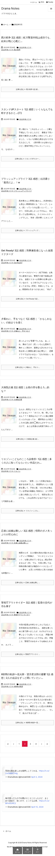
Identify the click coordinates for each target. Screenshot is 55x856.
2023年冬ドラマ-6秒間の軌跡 (12, 686)
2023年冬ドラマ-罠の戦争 (10, 50)
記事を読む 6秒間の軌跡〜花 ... (28, 723)
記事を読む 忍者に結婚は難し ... (27, 583)
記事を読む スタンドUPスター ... (27, 159)
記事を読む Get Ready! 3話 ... (27, 299)
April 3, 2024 (36, 777)
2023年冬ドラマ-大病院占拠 (11, 400)
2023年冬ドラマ (25, 47)
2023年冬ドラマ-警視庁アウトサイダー (15, 615)
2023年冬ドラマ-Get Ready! (11, 263)
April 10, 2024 (37, 807)
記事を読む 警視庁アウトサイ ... (27, 654)
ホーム (34, 2)
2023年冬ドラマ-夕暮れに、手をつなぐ (15, 331)
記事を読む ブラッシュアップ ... (27, 230)
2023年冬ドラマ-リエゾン (10, 471)
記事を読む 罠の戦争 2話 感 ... (27, 89)
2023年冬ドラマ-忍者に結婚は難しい (14, 543)
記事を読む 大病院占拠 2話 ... (27, 439)
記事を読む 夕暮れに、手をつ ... (27, 367)
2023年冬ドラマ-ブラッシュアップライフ (16, 191)
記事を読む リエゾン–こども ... (27, 511)
